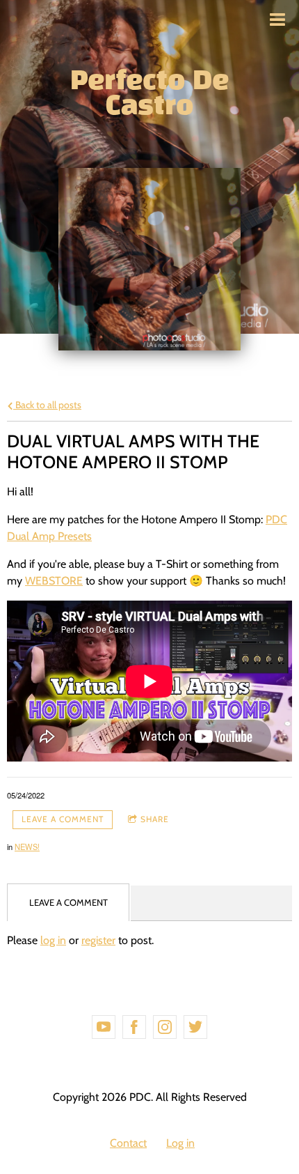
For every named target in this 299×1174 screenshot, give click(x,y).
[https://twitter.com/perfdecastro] (195, 1027)
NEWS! (27, 846)
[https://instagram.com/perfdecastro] (165, 1027)
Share (154, 819)
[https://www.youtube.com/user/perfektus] (103, 1027)
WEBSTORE (54, 580)
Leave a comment (63, 819)
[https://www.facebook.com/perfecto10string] (134, 1027)
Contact (128, 1143)
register (98, 940)
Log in (180, 1143)
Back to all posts (47, 405)
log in (53, 940)
